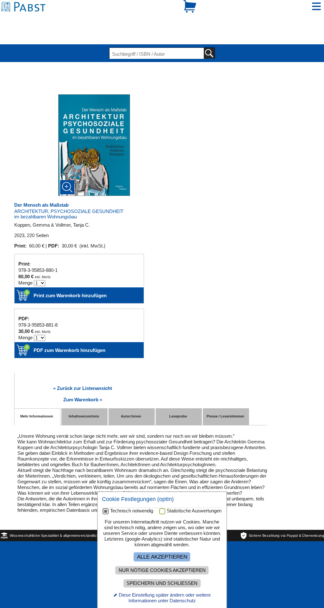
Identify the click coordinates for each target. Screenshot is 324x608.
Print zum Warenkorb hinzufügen (70, 273)
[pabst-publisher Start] (25, 18)
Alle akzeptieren (162, 557)
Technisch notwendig (131, 510)
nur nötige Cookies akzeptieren (162, 570)
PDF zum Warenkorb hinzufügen (69, 328)
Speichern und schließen (162, 583)
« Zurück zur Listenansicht (82, 366)
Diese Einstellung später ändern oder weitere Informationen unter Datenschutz (165, 597)
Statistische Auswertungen (194, 510)
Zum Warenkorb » (82, 377)
